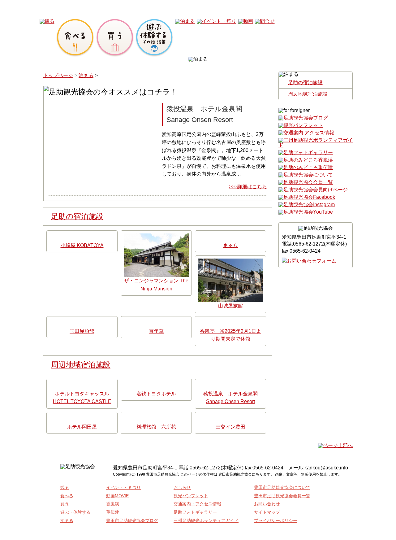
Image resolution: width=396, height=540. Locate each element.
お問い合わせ (267, 503)
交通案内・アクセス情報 (197, 503)
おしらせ (182, 487)
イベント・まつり (123, 487)
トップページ (58, 75)
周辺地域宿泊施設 (80, 364)
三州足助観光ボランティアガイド (206, 520)
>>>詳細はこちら (248, 186)
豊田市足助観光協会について (282, 487)
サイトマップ (267, 512)
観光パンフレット (191, 495)
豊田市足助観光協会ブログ (132, 520)
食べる (66, 495)
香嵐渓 (112, 503)
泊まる (86, 75)
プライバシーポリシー (275, 520)
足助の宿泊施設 (77, 216)
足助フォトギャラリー (195, 512)
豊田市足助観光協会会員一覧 (282, 495)
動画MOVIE (117, 495)
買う (64, 503)
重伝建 (112, 512)
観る (64, 487)
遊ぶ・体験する (75, 512)
